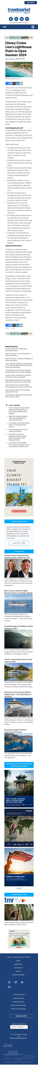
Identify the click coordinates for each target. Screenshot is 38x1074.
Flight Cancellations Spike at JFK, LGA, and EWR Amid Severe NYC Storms (18, 418)
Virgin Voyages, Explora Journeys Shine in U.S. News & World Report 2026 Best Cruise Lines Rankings (18, 365)
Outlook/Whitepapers (18, 1001)
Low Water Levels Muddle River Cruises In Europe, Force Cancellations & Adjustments (19, 444)
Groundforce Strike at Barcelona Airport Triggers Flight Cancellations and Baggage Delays (18, 437)
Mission (18, 960)
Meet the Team (18, 964)
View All (19, 888)
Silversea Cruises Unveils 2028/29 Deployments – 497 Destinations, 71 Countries (18, 694)
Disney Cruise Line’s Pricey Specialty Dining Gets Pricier (17, 391)
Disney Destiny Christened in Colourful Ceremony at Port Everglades (18, 376)
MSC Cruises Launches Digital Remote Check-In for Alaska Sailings (18, 592)
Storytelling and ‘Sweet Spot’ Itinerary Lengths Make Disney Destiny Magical (18, 371)
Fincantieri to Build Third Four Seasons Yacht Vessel (15, 731)
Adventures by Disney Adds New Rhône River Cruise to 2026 (18, 396)
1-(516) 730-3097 (7, 1046)
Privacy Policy (15, 1061)
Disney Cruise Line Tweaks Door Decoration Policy (16, 350)
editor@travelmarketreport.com (18, 1038)
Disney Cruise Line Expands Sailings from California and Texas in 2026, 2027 (18, 386)
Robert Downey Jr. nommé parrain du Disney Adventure (18, 354)
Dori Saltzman (11, 59)
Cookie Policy (7, 1061)
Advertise (18, 971)
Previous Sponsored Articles (18, 1005)
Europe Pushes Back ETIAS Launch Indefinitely (18, 430)
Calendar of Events (18, 998)
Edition (32, 3)
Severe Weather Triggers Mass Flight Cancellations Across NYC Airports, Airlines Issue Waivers (19, 410)
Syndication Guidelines (18, 974)
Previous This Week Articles (18, 1008)
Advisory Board (18, 967)
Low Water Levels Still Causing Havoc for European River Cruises (19, 425)
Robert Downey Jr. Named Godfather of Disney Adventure (19, 359)
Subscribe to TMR (19, 543)
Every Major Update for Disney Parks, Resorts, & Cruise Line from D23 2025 (18, 381)
